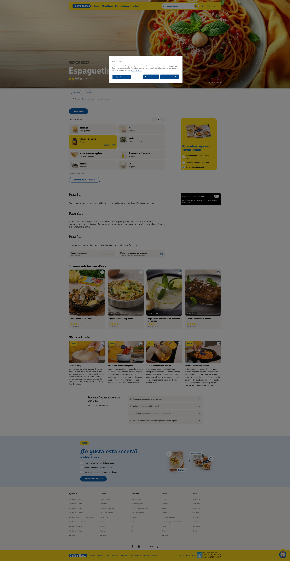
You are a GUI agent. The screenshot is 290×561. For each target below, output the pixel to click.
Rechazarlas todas (151, 77)
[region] (146, 69)
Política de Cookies (136, 71)
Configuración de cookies (121, 77)
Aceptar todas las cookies (170, 77)
